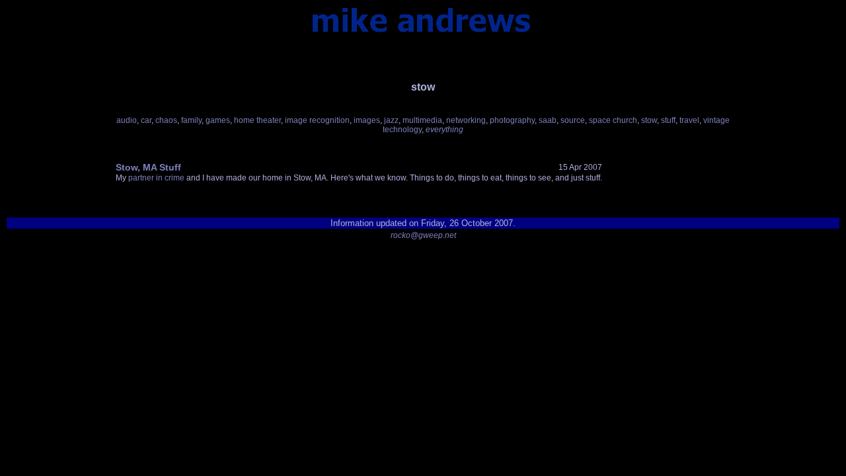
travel (689, 120)
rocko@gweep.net (423, 235)
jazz (391, 120)
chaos (166, 120)
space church (613, 120)
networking (466, 120)
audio (126, 120)
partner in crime (156, 177)
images (367, 120)
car (146, 120)
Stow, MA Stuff (148, 167)
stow (649, 120)
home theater (257, 120)
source (572, 120)
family (191, 120)
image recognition (317, 120)
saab (548, 120)
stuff (668, 120)
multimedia (422, 120)
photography (512, 120)
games (218, 120)
